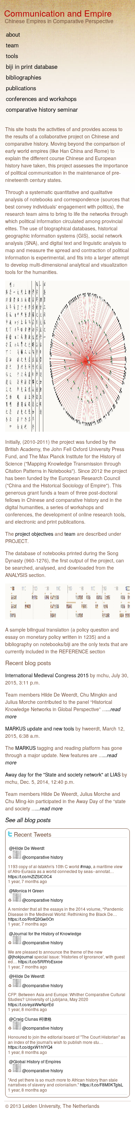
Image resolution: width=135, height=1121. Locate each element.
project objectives (34, 533)
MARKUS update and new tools (39, 728)
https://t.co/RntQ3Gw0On (31, 919)
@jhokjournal (20, 956)
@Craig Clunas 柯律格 (30, 1019)
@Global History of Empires (35, 1061)
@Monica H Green (26, 890)
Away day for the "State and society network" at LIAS (62, 774)
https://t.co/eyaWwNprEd (31, 1004)
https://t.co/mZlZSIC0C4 (30, 876)
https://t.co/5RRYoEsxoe (40, 961)
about (13, 35)
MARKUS (25, 747)
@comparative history (42, 857)
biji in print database (31, 67)
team (69, 533)
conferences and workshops (41, 99)
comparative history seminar (42, 110)
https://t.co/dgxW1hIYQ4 (30, 1047)
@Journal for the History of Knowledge (45, 933)
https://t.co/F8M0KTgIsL (101, 1084)
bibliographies (23, 78)
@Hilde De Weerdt (26, 848)
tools (12, 56)
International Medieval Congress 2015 (47, 675)
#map (85, 866)
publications (21, 88)
